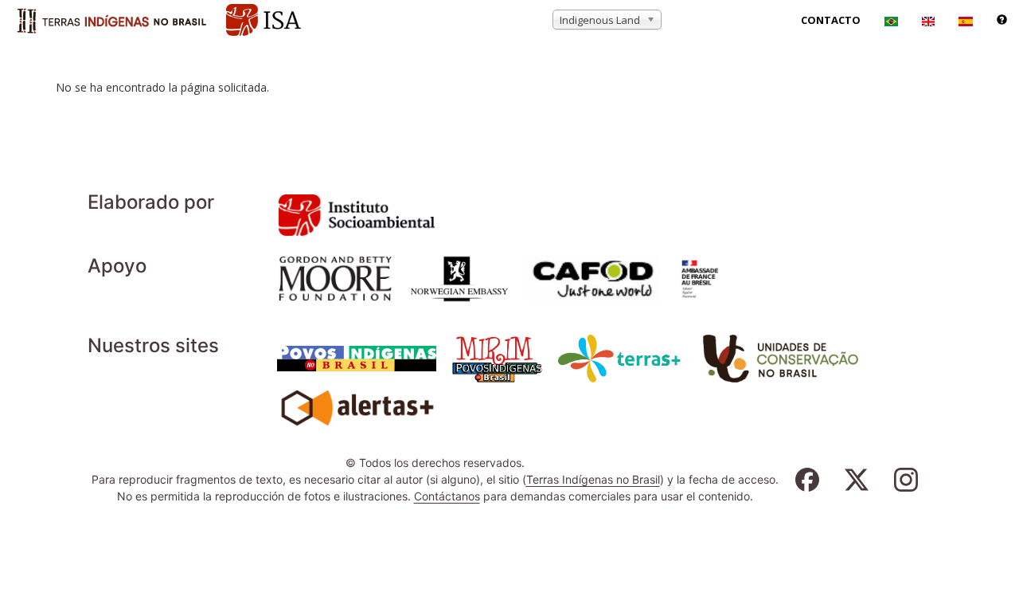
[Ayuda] (1002, 20)
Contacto (831, 20)
